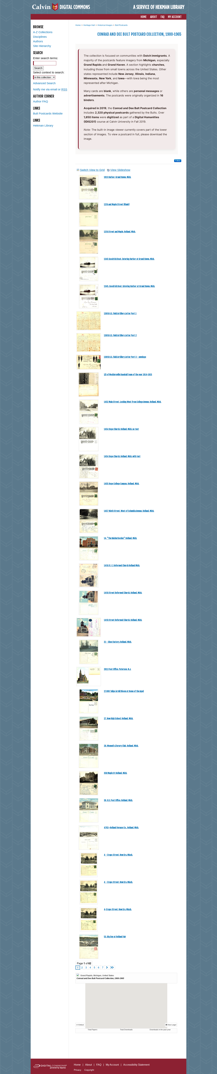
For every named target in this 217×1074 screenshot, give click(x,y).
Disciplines (40, 36)
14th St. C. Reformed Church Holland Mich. (122, 565)
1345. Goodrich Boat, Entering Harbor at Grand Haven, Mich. (129, 286)
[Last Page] (112, 967)
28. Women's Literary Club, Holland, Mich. (121, 745)
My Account (112, 1064)
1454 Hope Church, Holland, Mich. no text (121, 429)
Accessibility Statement (136, 1064)
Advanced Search (44, 83)
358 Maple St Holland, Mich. (115, 773)
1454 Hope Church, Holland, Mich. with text (122, 456)
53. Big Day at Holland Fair (115, 936)
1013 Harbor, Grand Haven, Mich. (117, 177)
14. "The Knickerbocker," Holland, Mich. (120, 538)
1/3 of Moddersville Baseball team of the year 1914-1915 (128, 374)
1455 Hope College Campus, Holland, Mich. (121, 483)
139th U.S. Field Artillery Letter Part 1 (120, 313)
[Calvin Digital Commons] (108, 7)
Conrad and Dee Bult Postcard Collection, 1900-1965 (139, 34)
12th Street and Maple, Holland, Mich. (120, 231)
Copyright (89, 1070)
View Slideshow (120, 170)
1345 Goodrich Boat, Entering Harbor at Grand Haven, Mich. (129, 259)
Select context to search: (48, 72)
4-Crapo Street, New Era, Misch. (118, 909)
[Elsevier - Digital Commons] (50, 1066)
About (88, 1064)
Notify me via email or (50, 89)
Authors (38, 41)
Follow (177, 161)
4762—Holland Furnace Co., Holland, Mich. (121, 827)
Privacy (77, 1070)
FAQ (98, 1064)
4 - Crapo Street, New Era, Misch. (118, 855)
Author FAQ (40, 101)
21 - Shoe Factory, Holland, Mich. (118, 642)
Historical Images (105, 25)
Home (78, 25)
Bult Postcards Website (48, 113)
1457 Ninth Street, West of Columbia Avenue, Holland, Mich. (129, 511)
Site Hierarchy (42, 46)
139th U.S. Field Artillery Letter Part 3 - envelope (125, 357)
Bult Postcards (121, 25)
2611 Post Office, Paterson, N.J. (117, 669)
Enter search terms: (45, 58)
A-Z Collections (42, 32)
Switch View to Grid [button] (92, 170)
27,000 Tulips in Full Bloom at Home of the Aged (124, 691)
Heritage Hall (89, 25)
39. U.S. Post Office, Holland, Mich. (118, 800)
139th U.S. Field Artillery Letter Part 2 (120, 335)
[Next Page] (107, 967)
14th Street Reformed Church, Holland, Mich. (123, 592)
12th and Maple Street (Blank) (116, 204)
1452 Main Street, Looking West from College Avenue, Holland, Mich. (132, 402)
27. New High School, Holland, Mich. (118, 718)
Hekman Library (43, 125)
